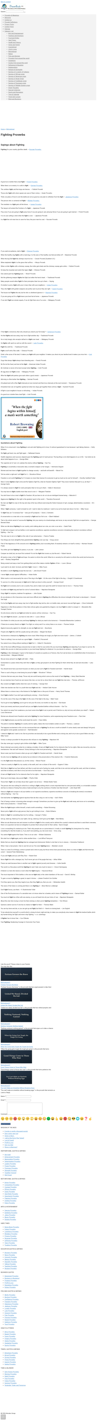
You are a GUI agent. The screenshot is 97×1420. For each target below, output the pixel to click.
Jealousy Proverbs (11, 1306)
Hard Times (12, 40)
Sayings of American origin (17, 76)
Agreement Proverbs (11, 1276)
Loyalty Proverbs (10, 1308)
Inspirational (12, 47)
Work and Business (14, 99)
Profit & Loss (9, 1143)
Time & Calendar (13, 94)
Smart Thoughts (13, 88)
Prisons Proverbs (10, 1236)
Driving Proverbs (10, 1357)
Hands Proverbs (10, 1341)
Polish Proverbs (32, 182)
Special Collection (14, 90)
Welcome (8, 18)
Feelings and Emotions (15, 36)
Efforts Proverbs (10, 1189)
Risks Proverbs (10, 1203)
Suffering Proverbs (11, 1241)
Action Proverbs (10, 1182)
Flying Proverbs (10, 1360)
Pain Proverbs (9, 1315)
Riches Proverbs (10, 1287)
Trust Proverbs (9, 1324)
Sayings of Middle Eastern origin (19, 85)
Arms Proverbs (10, 1332)
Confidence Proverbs (12, 1299)
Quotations (12, 61)
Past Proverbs (9, 1378)
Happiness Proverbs (11, 1304)
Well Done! (8, 1175)
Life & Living (12, 49)
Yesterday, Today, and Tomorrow (15, 1385)
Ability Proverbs (10, 1295)
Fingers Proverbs (10, 1339)
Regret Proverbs (10, 1320)
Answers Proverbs (11, 1253)
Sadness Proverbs (11, 1322)
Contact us (8, 20)
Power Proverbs (10, 1166)
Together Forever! (10, 1173)
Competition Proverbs (12, 1185)
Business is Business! (12, 1278)
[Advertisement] (48, 115)
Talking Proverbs (10, 1264)
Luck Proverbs (9, 1311)
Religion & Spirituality (15, 70)
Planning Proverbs (11, 1198)
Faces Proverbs (10, 1336)
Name (3, 1096)
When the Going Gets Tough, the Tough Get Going (17, 1047)
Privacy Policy (9, 24)
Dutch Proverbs (57, 289)
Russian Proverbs (35, 149)
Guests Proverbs (10, 1362)
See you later (9, 1145)
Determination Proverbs (12, 1161)
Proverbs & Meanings (12, 15)
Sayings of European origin (17, 83)
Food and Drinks (13, 38)
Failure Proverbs (10, 1229)
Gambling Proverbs (11, 1213)
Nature (10, 54)
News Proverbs (10, 1255)
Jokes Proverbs (10, 1215)
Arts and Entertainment (15, 33)
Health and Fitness (14, 42)
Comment (4, 1114)
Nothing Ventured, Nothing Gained (12, 1026)
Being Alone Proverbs (12, 1227)
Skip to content (6, 2)
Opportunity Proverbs (12, 1196)
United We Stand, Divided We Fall (12, 1005)
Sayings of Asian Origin (16, 79)
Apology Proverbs (11, 1297)
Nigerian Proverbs (51, 293)
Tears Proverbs (10, 1243)
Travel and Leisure (14, 97)
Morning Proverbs (10, 1374)
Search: (3, 12)
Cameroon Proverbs (54, 332)
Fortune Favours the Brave (9, 985)
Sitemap (7, 29)
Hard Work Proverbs (11, 1194)
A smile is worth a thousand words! (16, 1131)
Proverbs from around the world (18, 58)
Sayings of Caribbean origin (17, 81)
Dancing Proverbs (10, 1210)
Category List (9, 31)
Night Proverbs (10, 1376)
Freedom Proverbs (11, 1302)
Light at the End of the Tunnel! (14, 1138)
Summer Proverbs (11, 1383)
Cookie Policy (9, 27)
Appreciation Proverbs (12, 1159)
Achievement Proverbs (12, 1157)
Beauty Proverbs (10, 1334)
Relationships (12, 67)
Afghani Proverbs (34, 201)
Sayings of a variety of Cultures (18, 72)
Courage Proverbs (11, 1187)
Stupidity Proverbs (11, 1262)
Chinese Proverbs (33, 251)
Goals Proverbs (10, 1192)
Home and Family (14, 45)
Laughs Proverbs (10, 1164)
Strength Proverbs (11, 1170)
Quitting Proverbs (10, 1201)
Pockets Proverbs (11, 1280)
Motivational (12, 51)
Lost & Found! (9, 1140)
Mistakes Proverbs (11, 1234)
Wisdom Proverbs (11, 1268)
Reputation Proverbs (11, 1285)
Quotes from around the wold (18, 63)
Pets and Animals (14, 56)
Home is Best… (10, 1136)
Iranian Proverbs (36, 204)
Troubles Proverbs (11, 1245)
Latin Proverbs (38, 343)
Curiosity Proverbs (11, 1257)
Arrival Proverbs (10, 1355)
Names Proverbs (10, 1259)
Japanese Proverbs (71, 197)
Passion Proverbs (11, 1317)
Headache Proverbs (11, 1343)
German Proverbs (37, 185)
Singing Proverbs (10, 1219)
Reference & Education (15, 65)
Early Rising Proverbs (12, 1372)
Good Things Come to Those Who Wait (13, 1067)
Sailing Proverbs (10, 1364)
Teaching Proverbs (11, 1266)
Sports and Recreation (15, 92)
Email (3, 1100)
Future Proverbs (10, 1381)
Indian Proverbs (52, 285)
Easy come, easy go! (11, 1133)
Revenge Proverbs (11, 1238)
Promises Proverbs (11, 1168)
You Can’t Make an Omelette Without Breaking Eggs (17, 1088)
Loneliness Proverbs (11, 1231)
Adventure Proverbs (11, 1353)
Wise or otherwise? (11, 1147)
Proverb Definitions (11, 22)
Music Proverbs (10, 1217)
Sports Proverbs (10, 1345)
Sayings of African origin (16, 74)
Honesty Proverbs (11, 1313)
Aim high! (8, 1155)
